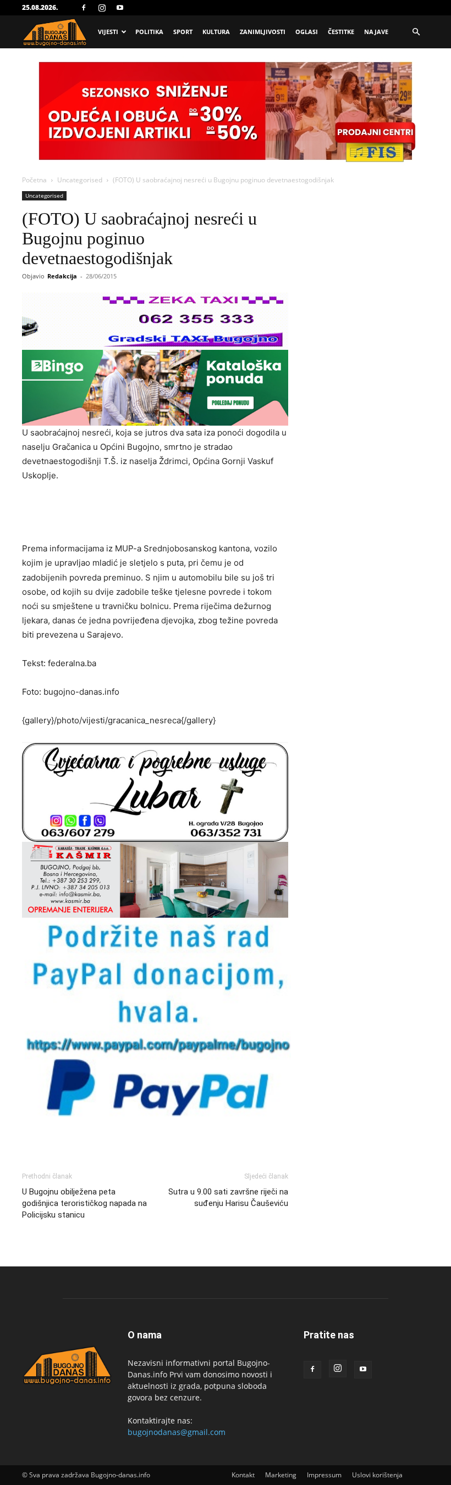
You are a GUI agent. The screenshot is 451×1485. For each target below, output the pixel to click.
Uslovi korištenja (377, 1475)
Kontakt (243, 1475)
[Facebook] (83, 7)
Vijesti (108, 31)
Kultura (216, 31)
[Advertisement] (155, 513)
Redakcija (62, 276)
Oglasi (306, 31)
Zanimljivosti (262, 31)
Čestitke (341, 31)
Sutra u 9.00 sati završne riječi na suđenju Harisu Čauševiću (228, 1197)
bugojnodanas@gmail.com (177, 1432)
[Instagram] (102, 7)
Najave (376, 31)
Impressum (324, 1475)
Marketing (280, 1475)
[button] (416, 32)
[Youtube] (120, 7)
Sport (183, 31)
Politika (149, 31)
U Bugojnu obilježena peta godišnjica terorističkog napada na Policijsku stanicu (84, 1203)
